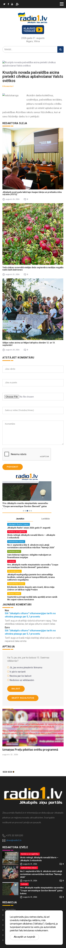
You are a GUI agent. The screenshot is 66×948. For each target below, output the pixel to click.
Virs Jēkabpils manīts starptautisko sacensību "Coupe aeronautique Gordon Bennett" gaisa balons (32, 565)
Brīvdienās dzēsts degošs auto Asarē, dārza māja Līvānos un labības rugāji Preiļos (30, 588)
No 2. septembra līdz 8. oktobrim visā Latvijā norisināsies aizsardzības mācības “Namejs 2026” (31, 546)
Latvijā (11, 561)
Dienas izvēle (14, 593)
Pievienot (12, 467)
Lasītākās (45, 519)
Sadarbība (10, 909)
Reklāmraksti (14, 551)
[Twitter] (4, 4)
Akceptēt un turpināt (24, 936)
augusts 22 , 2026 (10, 754)
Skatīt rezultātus (23, 698)
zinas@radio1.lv (13, 840)
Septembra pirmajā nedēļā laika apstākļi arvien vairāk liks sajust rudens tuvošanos (32, 598)
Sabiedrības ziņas (16, 541)
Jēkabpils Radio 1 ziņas (18, 524)
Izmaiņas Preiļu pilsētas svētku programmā (30, 749)
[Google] (12, 4)
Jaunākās (20, 519)
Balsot (16, 689)
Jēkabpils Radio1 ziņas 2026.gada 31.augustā (28, 528)
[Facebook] (8, 4)
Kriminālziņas (14, 571)
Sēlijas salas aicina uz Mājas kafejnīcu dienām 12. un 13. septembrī (28, 343)
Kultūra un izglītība (17, 532)
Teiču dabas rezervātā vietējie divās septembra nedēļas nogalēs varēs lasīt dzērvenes (32, 268)
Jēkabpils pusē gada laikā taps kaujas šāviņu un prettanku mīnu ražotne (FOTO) (32, 193)
